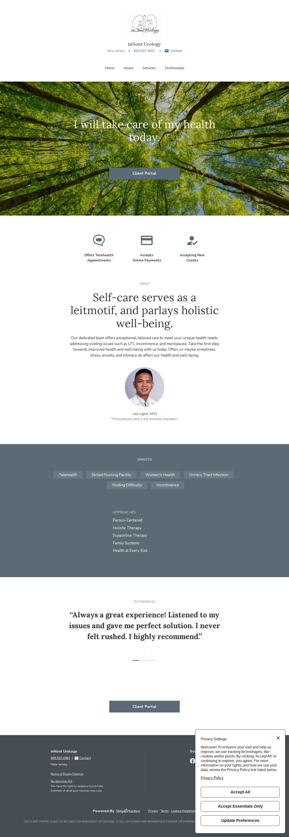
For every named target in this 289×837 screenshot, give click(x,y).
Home (109, 68)
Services (149, 68)
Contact (176, 51)
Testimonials (174, 68)
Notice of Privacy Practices (67, 774)
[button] (136, 660)
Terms (165, 811)
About (128, 68)
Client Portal (144, 173)
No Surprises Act (61, 781)
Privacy (153, 811)
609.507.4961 (144, 51)
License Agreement (183, 811)
